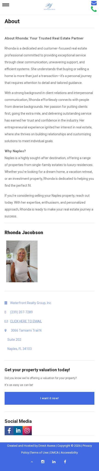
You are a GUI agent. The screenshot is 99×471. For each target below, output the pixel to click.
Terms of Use (39, 452)
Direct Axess (46, 445)
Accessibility (69, 452)
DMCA (54, 452)
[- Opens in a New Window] (9, 430)
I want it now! (49, 398)
